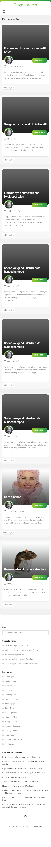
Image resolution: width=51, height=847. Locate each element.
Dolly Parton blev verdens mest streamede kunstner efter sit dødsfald (24, 763)
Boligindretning (10, 681)
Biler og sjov (9, 677)
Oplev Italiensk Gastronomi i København (19, 659)
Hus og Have (9, 708)
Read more (38, 60)
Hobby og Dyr (8, 88)
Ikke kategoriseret (11, 713)
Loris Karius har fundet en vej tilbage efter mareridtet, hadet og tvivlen (25, 798)
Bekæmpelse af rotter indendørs (25, 569)
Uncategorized (10, 744)
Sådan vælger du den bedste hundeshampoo (22, 269)
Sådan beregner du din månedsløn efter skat (21, 664)
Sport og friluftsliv (11, 731)
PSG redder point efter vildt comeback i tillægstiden (21, 757)
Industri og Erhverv (11, 717)
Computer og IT (10, 686)
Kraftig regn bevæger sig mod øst (14, 777)
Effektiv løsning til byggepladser (16, 646)
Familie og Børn (10, 695)
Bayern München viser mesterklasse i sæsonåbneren (22, 769)
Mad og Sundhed (11, 722)
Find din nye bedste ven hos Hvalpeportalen (21, 194)
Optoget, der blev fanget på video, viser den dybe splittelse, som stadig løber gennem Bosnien (23, 805)
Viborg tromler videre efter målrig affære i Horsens (20, 782)
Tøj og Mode (9, 735)
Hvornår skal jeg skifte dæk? (15, 655)
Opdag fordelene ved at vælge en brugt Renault (22, 650)
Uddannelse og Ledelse (13, 739)
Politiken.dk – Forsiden (12, 752)
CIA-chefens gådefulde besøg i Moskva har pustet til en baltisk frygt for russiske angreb (25, 791)
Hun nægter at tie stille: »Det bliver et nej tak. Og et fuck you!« (24, 773)
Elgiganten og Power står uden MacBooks (18, 786)
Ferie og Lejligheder (12, 699)
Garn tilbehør (12, 497)
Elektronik (8, 690)
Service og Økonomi (12, 726)
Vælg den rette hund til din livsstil (25, 124)
